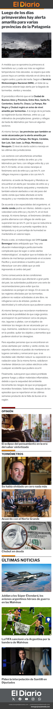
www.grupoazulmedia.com (40, 707)
